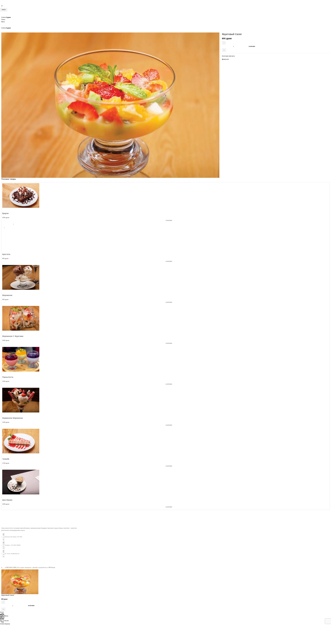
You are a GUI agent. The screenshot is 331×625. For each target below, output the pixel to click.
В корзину (252, 46)
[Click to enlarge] (3, 566)
